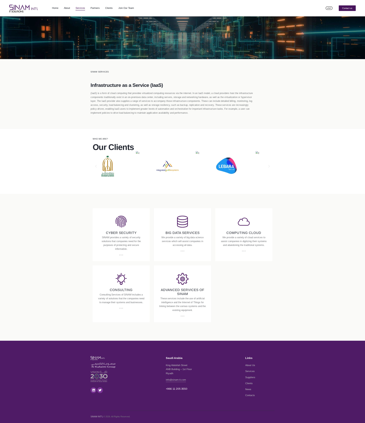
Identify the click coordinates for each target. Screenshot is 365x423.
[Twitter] (100, 390)
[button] (347, 8)
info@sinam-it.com (176, 379)
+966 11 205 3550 (176, 388)
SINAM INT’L (97, 416)
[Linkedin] (93, 390)
